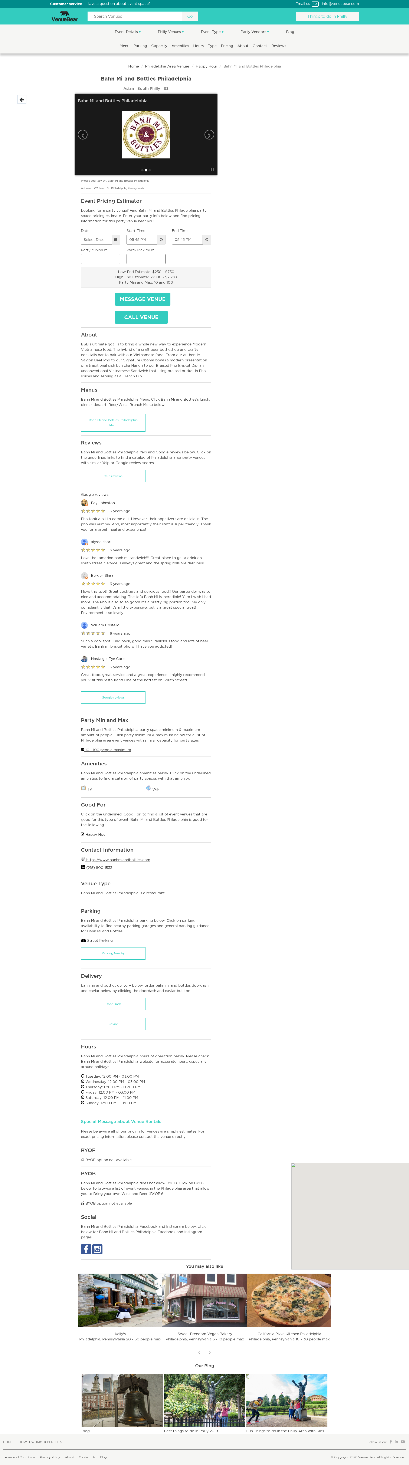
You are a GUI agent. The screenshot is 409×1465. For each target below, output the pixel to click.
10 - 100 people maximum (107, 750)
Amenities (180, 46)
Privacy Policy (50, 1457)
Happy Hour (206, 66)
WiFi (156, 789)
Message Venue (143, 299)
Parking (141, 46)
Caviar (113, 1024)
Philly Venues (170, 32)
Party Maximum (140, 250)
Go (190, 16)
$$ (166, 88)
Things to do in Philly (327, 16)
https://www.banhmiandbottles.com (117, 860)
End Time (180, 231)
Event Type (211, 32)
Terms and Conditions (19, 1457)
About (243, 46)
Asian (128, 88)
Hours (199, 46)
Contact (260, 46)
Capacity (159, 46)
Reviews (278, 46)
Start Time (136, 231)
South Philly (148, 88)
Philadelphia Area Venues (167, 66)
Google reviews (113, 697)
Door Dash (113, 1004)
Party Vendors (254, 32)
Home (133, 66)
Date (85, 231)
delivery (124, 985)
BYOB (90, 1203)
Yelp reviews (113, 476)
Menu (125, 46)
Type (213, 46)
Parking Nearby (113, 953)
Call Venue (141, 317)
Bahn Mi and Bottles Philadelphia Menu (113, 422)
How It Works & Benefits (40, 1442)
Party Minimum (94, 250)
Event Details (127, 32)
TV (89, 789)
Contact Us (87, 1457)
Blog (290, 32)
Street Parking (100, 941)
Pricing (227, 46)
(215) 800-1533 (98, 868)
